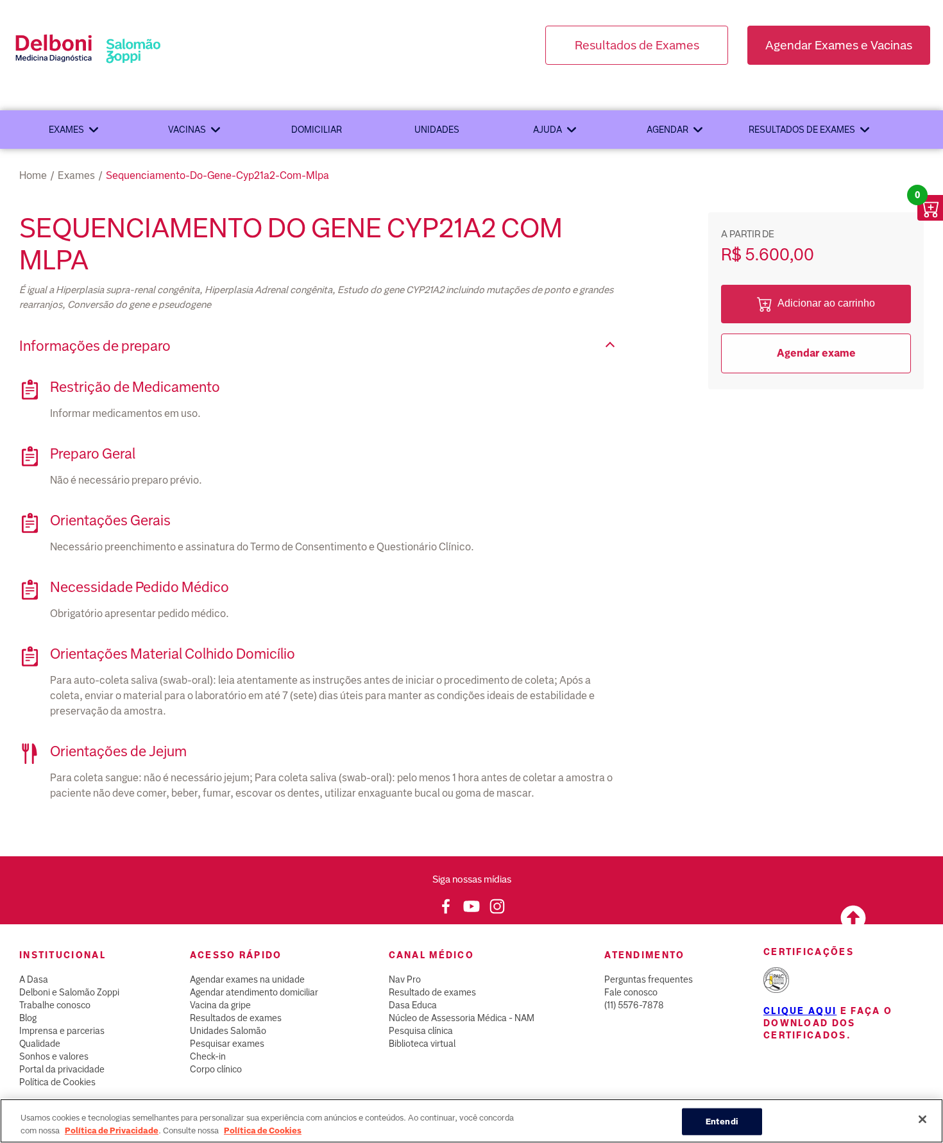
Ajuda (547, 129)
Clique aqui (800, 1011)
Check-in (208, 1056)
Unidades (436, 129)
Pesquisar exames (227, 1043)
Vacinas (187, 129)
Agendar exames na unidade (247, 979)
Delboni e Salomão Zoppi (69, 992)
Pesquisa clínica (421, 1031)
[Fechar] (922, 1119)
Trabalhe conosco (54, 1005)
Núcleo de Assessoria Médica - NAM (461, 1018)
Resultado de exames (432, 992)
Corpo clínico (216, 1069)
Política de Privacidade (111, 1130)
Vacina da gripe (220, 1005)
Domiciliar (316, 129)
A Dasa (33, 979)
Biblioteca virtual (422, 1043)
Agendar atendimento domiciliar (254, 992)
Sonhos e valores (54, 1056)
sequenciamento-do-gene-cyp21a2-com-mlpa (217, 175)
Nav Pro (405, 979)
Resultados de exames (802, 129)
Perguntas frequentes (648, 979)
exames (76, 175)
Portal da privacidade (62, 1069)
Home (33, 175)
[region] (471, 1121)
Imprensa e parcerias (62, 1031)
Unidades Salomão (228, 1031)
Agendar (667, 129)
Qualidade (39, 1043)
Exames (66, 129)
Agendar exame (816, 353)
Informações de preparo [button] (95, 346)
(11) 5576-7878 (634, 1005)
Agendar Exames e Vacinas (838, 45)
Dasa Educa (413, 1005)
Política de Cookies (57, 1082)
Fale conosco (631, 992)
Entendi (722, 1121)
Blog (28, 1018)
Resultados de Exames (637, 45)
